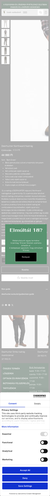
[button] (26, 257)
